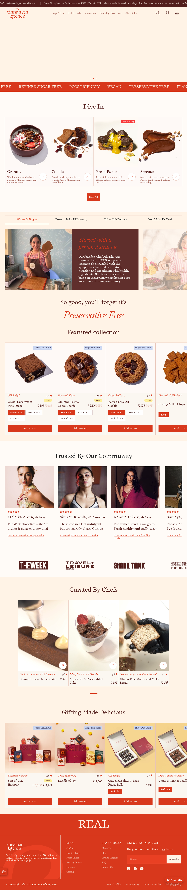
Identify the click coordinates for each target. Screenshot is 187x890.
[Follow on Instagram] (128, 869)
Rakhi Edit (75, 13)
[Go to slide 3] (96, 78)
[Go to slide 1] (90, 78)
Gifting (70, 872)
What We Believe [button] (115, 219)
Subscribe (174, 859)
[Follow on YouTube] (141, 869)
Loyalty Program (111, 13)
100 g (163, 415)
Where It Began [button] (27, 219)
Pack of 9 (115, 791)
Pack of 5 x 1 (16, 413)
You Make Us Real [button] (160, 219)
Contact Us (107, 867)
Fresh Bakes (72, 858)
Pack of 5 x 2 (34, 413)
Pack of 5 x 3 (16, 418)
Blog (104, 853)
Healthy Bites (73, 853)
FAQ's (105, 862)
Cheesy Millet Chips (172, 404)
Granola (70, 867)
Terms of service (152, 884)
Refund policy (114, 884)
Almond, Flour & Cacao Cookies (79, 535)
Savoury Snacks (74, 862)
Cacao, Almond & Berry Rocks (26, 535)
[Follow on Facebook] (135, 869)
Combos (90, 13)
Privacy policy (132, 884)
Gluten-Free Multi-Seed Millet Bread (132, 536)
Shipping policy (173, 884)
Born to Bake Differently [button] (71, 219)
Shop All (55, 13)
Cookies (70, 848)
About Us (131, 13)
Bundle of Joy (67, 780)
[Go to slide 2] (93, 78)
